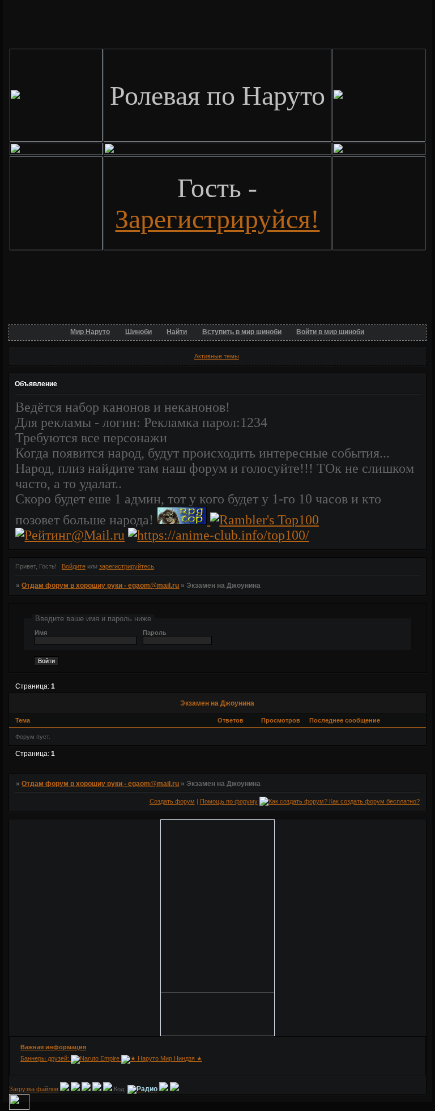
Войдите (74, 566)
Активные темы (216, 356)
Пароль (155, 632)
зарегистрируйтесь (126, 566)
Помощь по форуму (229, 801)
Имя (41, 632)
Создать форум (172, 801)
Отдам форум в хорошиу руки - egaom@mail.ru (100, 585)
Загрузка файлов (33, 1089)
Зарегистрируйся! (217, 219)
